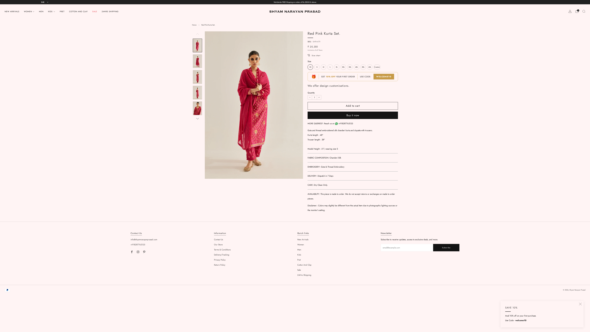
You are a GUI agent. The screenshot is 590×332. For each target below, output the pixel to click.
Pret (62, 11)
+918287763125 (345, 123)
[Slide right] (197, 118)
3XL (350, 67)
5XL (363, 67)
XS (310, 67)
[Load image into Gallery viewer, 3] (197, 77)
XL (337, 67)
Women (28, 11)
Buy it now (352, 115)
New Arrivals (12, 11)
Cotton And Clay (78, 11)
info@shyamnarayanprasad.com (144, 239)
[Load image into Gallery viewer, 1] (197, 45)
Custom (377, 67)
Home (194, 25)
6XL (369, 67)
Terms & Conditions (222, 249)
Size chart (316, 55)
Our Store (218, 244)
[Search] (583, 11)
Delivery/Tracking (221, 254)
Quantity (311, 92)
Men (41, 11)
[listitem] (295, 2)
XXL (343, 67)
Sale (94, 11)
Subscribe (446, 247)
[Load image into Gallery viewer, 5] (197, 108)
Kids (50, 11)
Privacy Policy (220, 259)
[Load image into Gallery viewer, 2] (197, 61)
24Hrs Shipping (110, 11)
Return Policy (219, 264)
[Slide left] (197, 35)
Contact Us (218, 239)
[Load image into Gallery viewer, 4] (197, 92)
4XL (356, 67)
